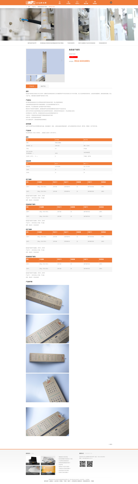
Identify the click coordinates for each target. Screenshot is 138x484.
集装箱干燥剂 (52, 6)
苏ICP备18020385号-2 (75, 479)
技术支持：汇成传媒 (84, 479)
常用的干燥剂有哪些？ (64, 472)
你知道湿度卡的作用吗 (64, 470)
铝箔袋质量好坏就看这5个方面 (65, 458)
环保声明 (61, 464)
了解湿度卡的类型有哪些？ (65, 468)
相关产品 (43, 86)
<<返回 (110, 444)
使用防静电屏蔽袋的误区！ (65, 462)
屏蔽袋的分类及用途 (63, 456)
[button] (61, 60)
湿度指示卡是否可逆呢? (64, 466)
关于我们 (68, 3)
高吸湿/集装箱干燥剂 (42, 6)
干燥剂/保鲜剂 (70, 43)
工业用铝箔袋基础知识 (64, 460)
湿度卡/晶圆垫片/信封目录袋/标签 (86, 43)
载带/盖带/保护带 (32, 43)
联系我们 (95, 3)
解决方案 (86, 3)
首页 (60, 3)
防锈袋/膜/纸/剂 (103, 43)
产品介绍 (31, 86)
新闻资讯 (30, 453)
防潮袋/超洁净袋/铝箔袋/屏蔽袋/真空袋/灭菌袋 (51, 43)
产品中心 (77, 3)
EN (111, 2)
